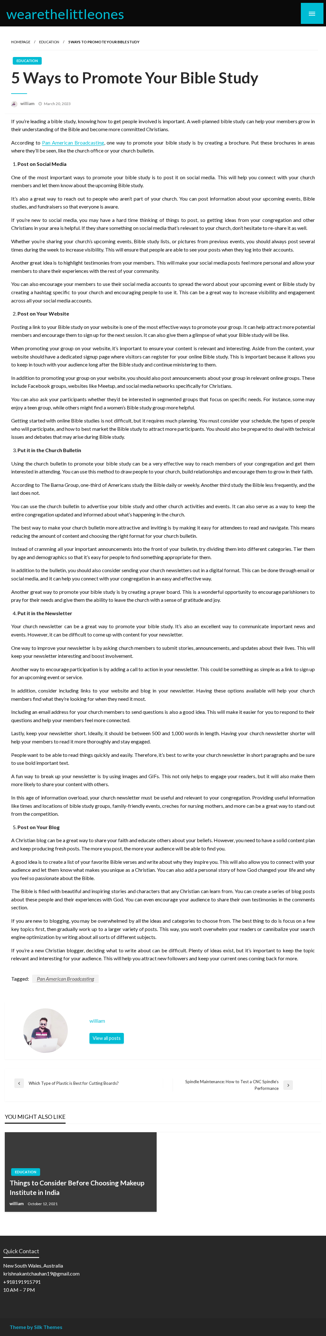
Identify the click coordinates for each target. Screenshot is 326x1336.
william (27, 103)
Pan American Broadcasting (65, 979)
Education (49, 42)
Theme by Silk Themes (36, 1327)
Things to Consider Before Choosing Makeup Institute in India (77, 1187)
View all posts (107, 1038)
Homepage (20, 42)
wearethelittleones (65, 13)
